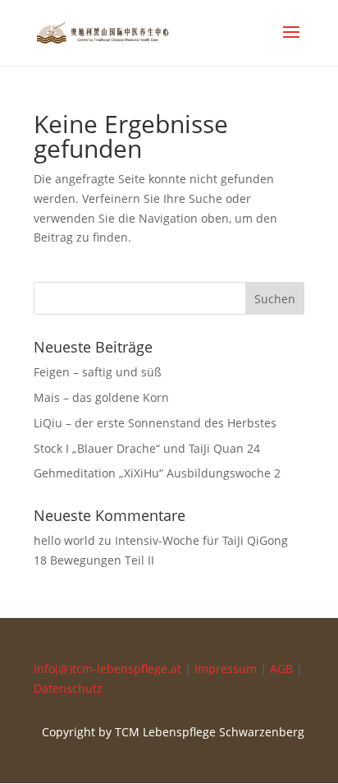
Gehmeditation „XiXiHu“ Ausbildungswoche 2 (157, 473)
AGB (281, 668)
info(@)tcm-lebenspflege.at (107, 668)
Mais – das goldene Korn (101, 397)
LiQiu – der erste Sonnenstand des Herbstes (155, 423)
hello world (64, 540)
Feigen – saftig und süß (98, 372)
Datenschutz (68, 688)
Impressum (225, 668)
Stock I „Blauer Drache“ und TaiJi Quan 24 (147, 448)
